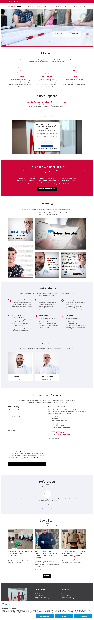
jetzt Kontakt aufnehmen (47, 189)
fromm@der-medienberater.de (63, 434)
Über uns (30, 6)
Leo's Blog (82, 6)
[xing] (14, 1)
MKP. (14, 369)
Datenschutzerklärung (22, 452)
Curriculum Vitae (20, 361)
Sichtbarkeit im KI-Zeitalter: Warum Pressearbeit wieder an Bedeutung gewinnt (73, 553)
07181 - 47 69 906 (60, 433)
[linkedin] (11, 1)
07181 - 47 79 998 (60, 426)
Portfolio (38, 6)
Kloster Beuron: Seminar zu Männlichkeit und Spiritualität (20, 553)
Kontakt (66, 6)
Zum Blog (47, 575)
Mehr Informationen (46, 142)
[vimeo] (17, 1)
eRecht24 (49, 150)
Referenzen (74, 6)
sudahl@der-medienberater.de (63, 427)
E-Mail (18, 373)
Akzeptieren (47, 146)
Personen (58, 6)
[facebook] (9, 1)
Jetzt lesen (16, 237)
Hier (51, 369)
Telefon (22, 373)
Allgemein (11, 531)
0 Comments (15, 565)
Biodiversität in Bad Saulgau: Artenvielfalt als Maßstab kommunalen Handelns (46, 554)
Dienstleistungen (48, 6)
